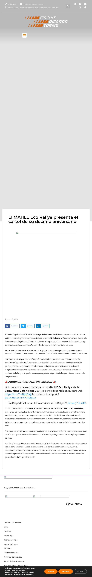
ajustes (30, 575)
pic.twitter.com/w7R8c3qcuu (21, 397)
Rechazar (65, 571)
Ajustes (80, 571)
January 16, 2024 (77, 403)
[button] (68, 6)
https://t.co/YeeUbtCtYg (18, 394)
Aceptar (51, 571)
